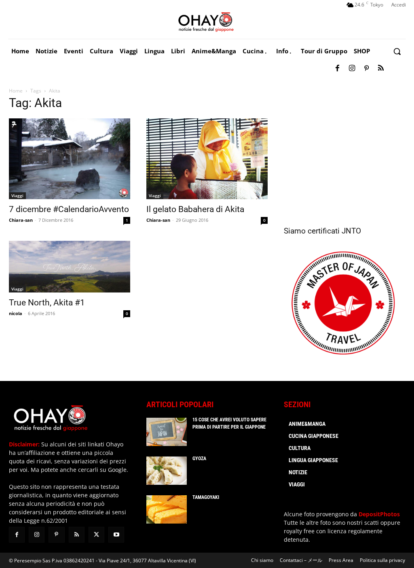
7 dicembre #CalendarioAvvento (69, 209)
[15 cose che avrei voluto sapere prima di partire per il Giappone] (166, 432)
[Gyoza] (166, 471)
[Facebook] (337, 68)
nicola (15, 313)
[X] (96, 535)
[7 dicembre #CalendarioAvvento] (69, 158)
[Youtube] (116, 535)
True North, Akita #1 (47, 302)
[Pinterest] (366, 68)
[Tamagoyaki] (166, 509)
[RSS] (381, 68)
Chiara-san (21, 220)
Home (16, 90)
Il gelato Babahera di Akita (195, 209)
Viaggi (17, 195)
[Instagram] (351, 68)
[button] (397, 51)
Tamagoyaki (205, 497)
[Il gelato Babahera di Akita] (207, 158)
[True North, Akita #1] (69, 266)
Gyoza (199, 458)
